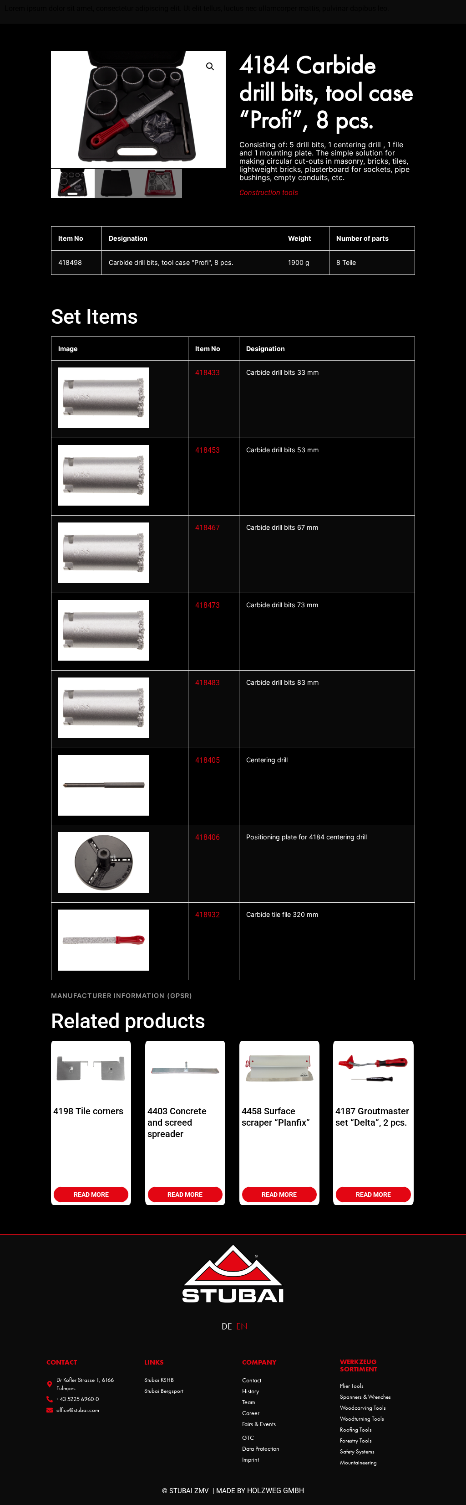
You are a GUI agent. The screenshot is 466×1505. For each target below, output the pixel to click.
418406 (207, 837)
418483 (207, 682)
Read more (91, 1194)
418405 (207, 760)
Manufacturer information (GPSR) (121, 995)
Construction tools (268, 192)
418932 (207, 914)
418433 (207, 372)
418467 (207, 527)
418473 (207, 605)
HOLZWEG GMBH (275, 1490)
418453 (207, 450)
